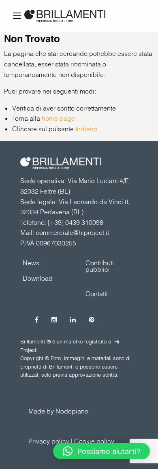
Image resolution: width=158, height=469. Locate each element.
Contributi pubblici (99, 266)
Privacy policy (48, 441)
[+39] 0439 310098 (75, 222)
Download (38, 278)
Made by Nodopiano (58, 411)
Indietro (86, 129)
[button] (101, 451)
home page (58, 118)
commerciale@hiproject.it (72, 232)
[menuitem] (110, 266)
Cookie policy (94, 441)
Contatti (96, 294)
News (31, 263)
